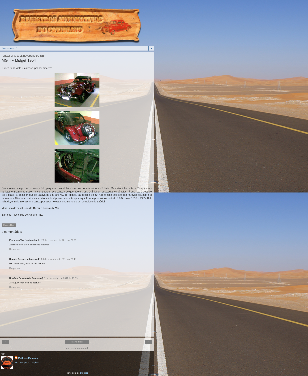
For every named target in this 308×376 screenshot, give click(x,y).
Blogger (84, 373)
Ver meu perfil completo (27, 362)
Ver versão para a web (77, 348)
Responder (15, 249)
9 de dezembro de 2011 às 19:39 (61, 278)
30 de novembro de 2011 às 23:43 (58, 259)
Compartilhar (9, 225)
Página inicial (77, 342)
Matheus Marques (28, 358)
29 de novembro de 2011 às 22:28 (58, 240)
